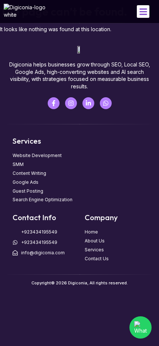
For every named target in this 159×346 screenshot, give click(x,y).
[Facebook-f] (54, 103)
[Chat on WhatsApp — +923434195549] (140, 327)
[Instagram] (71, 103)
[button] (143, 11)
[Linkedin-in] (88, 103)
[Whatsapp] (106, 103)
